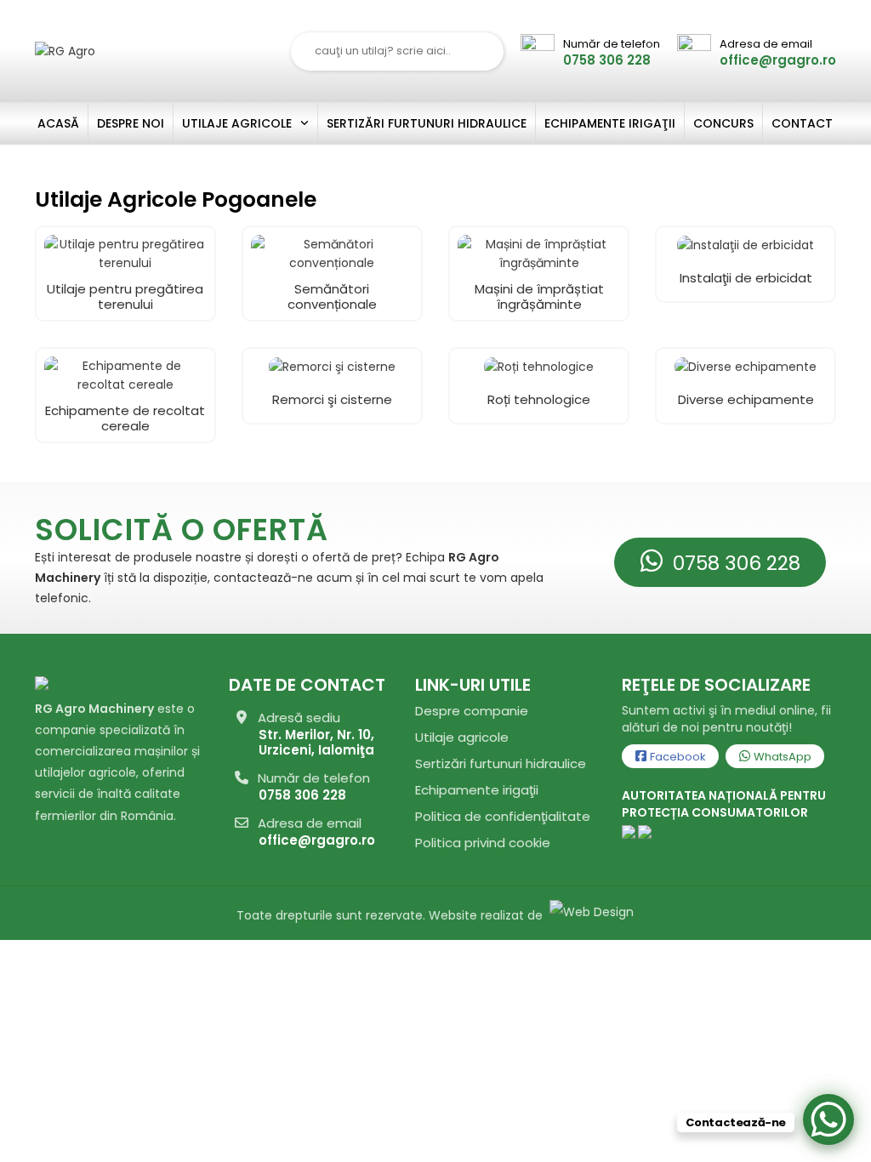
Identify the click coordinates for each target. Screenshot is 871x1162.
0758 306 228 (734, 563)
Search (480, 51)
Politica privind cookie (482, 843)
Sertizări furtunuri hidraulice (500, 763)
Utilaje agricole (462, 737)
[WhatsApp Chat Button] (828, 1119)
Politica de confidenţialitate (502, 816)
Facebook (676, 757)
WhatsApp (781, 757)
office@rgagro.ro (317, 840)
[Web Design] (590, 915)
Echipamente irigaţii (476, 790)
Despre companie (471, 711)
